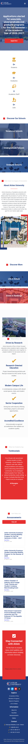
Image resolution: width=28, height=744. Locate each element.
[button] (24, 3)
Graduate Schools (14, 165)
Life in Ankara (14, 279)
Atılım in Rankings (14, 296)
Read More (6, 540)
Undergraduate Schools (14, 148)
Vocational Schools (14, 131)
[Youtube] (15, 688)
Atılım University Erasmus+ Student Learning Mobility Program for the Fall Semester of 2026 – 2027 (13, 535)
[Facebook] (8, 688)
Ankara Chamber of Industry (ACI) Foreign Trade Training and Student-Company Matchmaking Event (11, 584)
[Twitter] (12, 688)
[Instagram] (19, 688)
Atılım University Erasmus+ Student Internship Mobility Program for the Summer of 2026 (13, 553)
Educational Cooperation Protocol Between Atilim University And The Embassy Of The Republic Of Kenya (13, 614)
